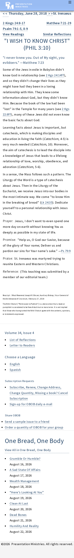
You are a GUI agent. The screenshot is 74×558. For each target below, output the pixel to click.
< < (6, 14)
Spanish (15, 370)
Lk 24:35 (46, 202)
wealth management (24, 481)
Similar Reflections (57, 34)
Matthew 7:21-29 (58, 23)
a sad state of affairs (25, 470)
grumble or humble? (25, 459)
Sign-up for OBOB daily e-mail (31, 404)
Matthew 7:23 (33, 62)
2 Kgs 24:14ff (55, 75)
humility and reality (24, 526)
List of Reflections (23, 340)
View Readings (13, 34)
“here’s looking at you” (27, 492)
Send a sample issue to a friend (27, 422)
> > (50, 14)
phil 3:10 (37, 47)
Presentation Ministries (23, 5)
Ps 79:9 (66, 251)
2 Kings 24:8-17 (14, 23)
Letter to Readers (22, 345)
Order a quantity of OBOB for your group (34, 427)
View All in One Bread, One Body (28, 450)
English (15, 364)
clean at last (19, 503)
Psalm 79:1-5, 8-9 (15, 29)
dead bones (18, 515)
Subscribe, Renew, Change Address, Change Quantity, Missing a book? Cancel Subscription (39, 392)
